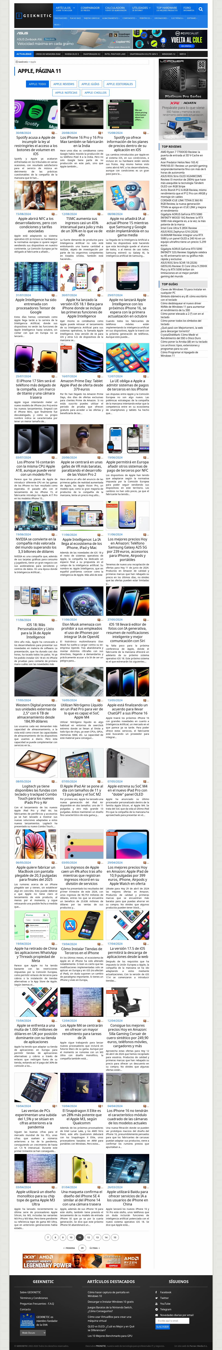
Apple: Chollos (95, 92)
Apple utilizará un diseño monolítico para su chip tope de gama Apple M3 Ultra (36, 1197)
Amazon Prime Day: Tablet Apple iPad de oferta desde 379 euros (81, 385)
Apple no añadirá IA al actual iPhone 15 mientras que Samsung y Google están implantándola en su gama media (127, 226)
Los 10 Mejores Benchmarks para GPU (110, 1336)
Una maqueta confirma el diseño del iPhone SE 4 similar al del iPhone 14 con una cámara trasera (81, 1197)
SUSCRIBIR (162, 1327)
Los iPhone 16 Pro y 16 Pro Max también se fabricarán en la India (81, 141)
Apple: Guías (90, 84)
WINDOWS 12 (168, 54)
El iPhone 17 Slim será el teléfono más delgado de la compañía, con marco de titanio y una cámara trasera (36, 389)
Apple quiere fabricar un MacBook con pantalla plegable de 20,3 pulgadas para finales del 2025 (36, 873)
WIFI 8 (183, 54)
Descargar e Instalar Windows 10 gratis (111, 1301)
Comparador (90, 9)
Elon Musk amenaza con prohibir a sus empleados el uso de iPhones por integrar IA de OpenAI (81, 630)
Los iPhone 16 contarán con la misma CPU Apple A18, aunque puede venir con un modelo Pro (36, 468)
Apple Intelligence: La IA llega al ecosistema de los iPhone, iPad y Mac (81, 543)
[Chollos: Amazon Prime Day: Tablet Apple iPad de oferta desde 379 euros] (82, 344)
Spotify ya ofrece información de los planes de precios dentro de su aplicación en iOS (127, 143)
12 (88, 1237)
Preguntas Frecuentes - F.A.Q (37, 1303)
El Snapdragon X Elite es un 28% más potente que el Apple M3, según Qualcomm (82, 1116)
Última (94, 1248)
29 (82, 1247)
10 (71, 1237)
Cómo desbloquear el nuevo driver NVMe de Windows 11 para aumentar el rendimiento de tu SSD (183, 307)
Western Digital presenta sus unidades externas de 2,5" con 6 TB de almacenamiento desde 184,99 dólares (35, 713)
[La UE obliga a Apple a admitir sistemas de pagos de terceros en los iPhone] (127, 344)
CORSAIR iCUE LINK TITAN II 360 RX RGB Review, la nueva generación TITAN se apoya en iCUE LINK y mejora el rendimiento (183, 205)
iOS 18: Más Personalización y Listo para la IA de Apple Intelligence (36, 630)
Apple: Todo (37, 84)
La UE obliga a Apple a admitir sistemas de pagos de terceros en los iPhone (127, 385)
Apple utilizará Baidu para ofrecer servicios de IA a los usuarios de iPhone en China (127, 1197)
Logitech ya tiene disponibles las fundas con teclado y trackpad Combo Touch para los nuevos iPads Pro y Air (36, 794)
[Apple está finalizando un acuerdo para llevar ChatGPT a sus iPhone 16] (127, 668)
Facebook (165, 1292)
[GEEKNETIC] (33, 15)
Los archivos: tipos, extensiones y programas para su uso (180, 347)
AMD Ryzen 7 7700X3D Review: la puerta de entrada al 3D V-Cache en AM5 (182, 155)
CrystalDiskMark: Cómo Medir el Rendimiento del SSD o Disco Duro (181, 336)
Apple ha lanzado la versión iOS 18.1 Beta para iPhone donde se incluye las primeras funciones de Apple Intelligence (82, 307)
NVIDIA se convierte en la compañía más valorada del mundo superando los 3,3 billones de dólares (35, 545)
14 (106, 1237)
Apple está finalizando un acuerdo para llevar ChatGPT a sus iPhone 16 (127, 709)
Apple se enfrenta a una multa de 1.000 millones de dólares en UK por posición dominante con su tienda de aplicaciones (35, 1033)
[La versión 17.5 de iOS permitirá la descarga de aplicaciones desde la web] (127, 911)
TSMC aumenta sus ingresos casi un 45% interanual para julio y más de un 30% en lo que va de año (81, 226)
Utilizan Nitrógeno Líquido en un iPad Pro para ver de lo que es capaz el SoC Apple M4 (81, 711)
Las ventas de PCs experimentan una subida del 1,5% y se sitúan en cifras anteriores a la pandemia (36, 1118)
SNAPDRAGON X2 (91, 54)
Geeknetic (23, 61)
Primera (70, 1248)
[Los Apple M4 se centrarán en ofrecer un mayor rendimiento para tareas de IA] (82, 988)
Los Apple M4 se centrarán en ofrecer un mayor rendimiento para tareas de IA (81, 1031)
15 (115, 1237)
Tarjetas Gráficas (92, 18)
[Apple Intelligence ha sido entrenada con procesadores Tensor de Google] (36, 262)
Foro (188, 9)
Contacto (25, 1309)
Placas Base (75, 18)
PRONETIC (101, 1345)
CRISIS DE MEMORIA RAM (48, 54)
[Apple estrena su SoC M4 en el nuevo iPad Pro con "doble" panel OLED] (127, 749)
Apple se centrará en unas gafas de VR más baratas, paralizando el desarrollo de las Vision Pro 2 (82, 468)
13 (97, 1237)
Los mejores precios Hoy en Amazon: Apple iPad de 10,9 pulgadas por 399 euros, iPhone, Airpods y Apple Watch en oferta (127, 875)
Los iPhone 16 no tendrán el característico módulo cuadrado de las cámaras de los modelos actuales (127, 1116)
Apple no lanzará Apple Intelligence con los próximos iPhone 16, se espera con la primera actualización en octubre (127, 307)
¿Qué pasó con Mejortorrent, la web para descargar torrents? (182, 329)
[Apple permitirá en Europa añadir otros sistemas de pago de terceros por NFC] (127, 425)
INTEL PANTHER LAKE (115, 54)
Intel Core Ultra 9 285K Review (179, 228)
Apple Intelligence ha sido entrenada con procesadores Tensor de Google (35, 305)
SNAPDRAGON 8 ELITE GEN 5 (144, 54)
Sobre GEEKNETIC (30, 1292)
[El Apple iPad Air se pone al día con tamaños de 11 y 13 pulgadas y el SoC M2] (82, 749)
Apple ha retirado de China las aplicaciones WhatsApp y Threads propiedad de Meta (35, 954)
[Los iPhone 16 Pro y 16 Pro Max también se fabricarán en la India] (82, 100)
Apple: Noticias (66, 92)
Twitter (164, 1298)
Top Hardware (167, 9)
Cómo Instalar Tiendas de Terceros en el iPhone (81, 951)
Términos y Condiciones (34, 1298)
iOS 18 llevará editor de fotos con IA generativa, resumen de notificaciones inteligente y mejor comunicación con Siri (127, 632)
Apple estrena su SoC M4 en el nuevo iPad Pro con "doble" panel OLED (127, 790)
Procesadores (60, 18)
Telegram (165, 1309)
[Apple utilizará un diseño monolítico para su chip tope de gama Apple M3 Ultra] (36, 1154)
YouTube (165, 1303)
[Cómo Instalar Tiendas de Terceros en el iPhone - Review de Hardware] (81, 925)
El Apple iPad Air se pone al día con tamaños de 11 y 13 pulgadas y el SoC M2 (81, 790)
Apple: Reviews (63, 84)
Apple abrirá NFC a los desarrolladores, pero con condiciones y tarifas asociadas (36, 224)
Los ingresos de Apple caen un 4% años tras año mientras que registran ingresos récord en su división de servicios (81, 875)
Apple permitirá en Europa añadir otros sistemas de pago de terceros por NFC (127, 466)
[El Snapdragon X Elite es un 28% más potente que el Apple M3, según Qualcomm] (82, 1073)
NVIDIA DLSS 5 (72, 54)
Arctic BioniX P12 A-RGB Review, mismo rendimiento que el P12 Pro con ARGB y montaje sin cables (184, 193)
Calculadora (115, 9)
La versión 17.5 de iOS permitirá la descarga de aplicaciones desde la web (127, 952)
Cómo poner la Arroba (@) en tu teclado (184, 341)
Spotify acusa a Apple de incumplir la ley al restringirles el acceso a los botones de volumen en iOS (35, 145)
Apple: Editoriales (120, 84)
